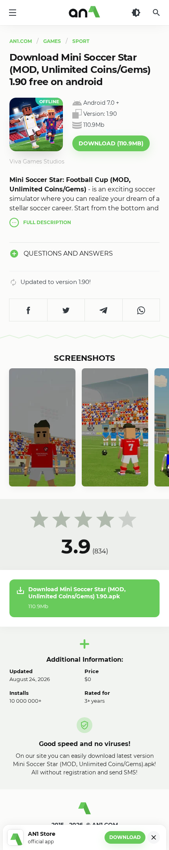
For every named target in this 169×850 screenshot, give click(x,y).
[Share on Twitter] (66, 310)
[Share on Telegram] (103, 310)
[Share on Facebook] (28, 310)
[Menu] (12, 12)
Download (125, 837)
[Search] (156, 12)
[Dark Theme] (136, 12)
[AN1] (84, 811)
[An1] (84, 12)
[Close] (153, 837)
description (47, 222)
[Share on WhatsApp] (141, 310)
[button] (111, 143)
